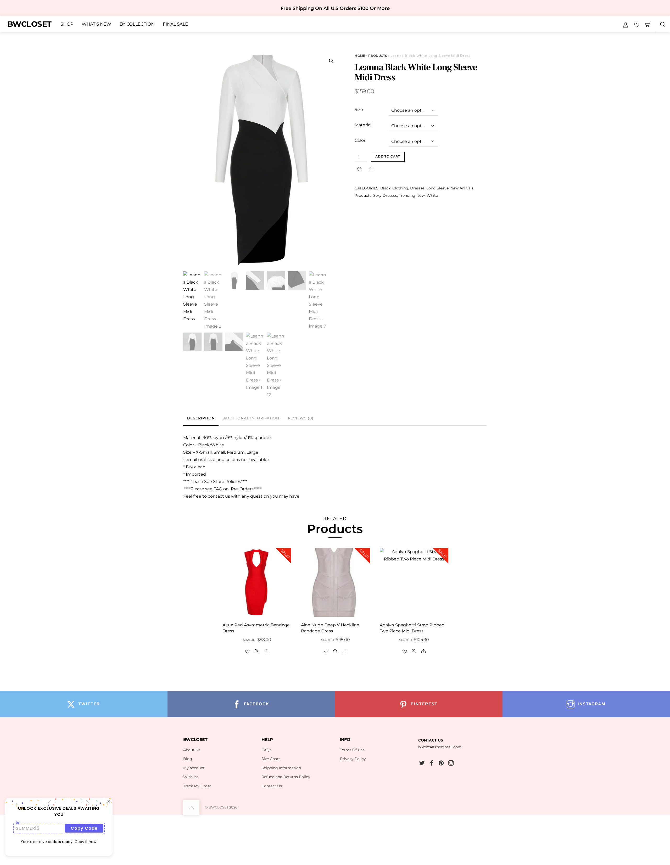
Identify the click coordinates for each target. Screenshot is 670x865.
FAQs (266, 750)
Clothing (400, 188)
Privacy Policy (353, 758)
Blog (187, 758)
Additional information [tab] (251, 418)
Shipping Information (281, 768)
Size (359, 109)
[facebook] (431, 762)
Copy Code (84, 828)
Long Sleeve (437, 188)
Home (360, 56)
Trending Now (412, 195)
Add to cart (387, 156)
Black (385, 188)
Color (360, 140)
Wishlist (190, 776)
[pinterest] (441, 762)
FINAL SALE (175, 24)
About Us (191, 750)
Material (363, 124)
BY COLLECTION (137, 24)
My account (194, 768)
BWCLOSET (218, 807)
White (432, 195)
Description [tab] (201, 418)
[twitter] (422, 762)
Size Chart (270, 758)
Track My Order (197, 786)
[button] (331, 61)
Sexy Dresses (385, 195)
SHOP (66, 24)
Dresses (417, 188)
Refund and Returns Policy (285, 776)
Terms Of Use (352, 750)
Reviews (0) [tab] (301, 418)
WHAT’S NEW (96, 24)
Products (377, 56)
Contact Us (271, 786)
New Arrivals (461, 188)
